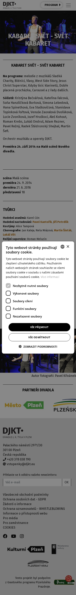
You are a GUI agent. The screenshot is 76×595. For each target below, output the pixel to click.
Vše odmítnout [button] (39, 337)
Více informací (50, 277)
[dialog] (38, 297)
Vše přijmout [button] (39, 327)
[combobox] (62, 247)
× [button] (67, 246)
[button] (38, 346)
